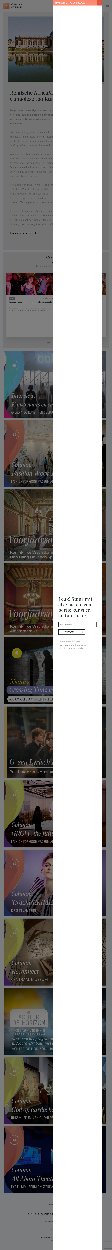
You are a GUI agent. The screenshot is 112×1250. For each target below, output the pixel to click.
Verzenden (72, 632)
